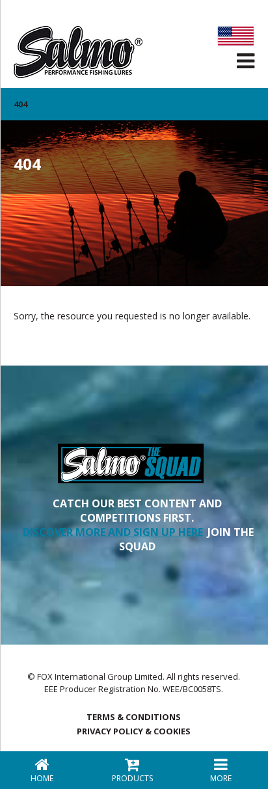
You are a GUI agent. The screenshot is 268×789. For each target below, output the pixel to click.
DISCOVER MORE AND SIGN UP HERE (113, 532)
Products (132, 778)
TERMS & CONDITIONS (134, 717)
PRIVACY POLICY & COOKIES (134, 731)
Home (42, 778)
